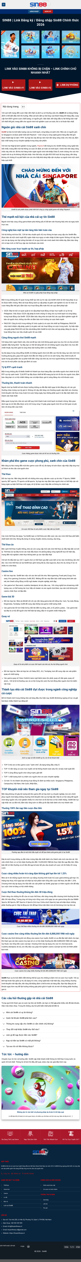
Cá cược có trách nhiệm (50, 1189)
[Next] (77, 1090)
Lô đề (5, 1197)
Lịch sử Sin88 (8, 1205)
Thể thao (6, 1185)
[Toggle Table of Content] (22, 107)
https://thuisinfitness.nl (17, 1233)
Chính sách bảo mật (49, 1185)
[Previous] (4, 1090)
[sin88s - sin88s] (40, 4)
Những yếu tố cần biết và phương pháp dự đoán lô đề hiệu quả (40, 1112)
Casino (6, 1193)
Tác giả (45, 1208)
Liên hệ (45, 1204)
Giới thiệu (46, 1200)
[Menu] (3, 4)
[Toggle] (4, 1012)
